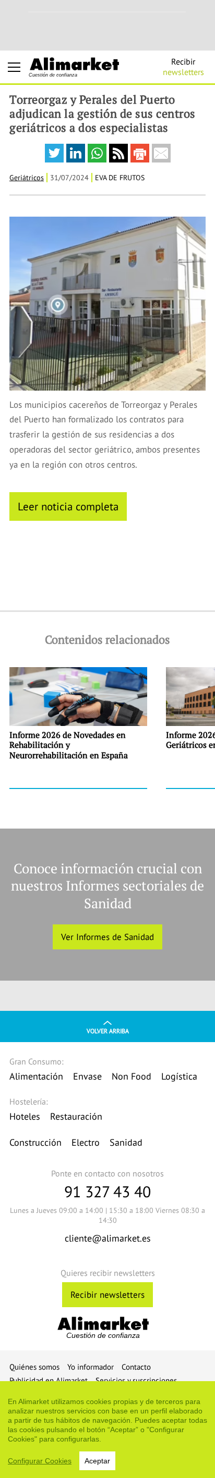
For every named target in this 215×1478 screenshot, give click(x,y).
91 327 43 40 (107, 1191)
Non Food (131, 1076)
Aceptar (97, 1461)
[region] (107, 1429)
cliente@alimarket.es (108, 1238)
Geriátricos (26, 177)
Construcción (35, 1142)
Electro (85, 1142)
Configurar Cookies (39, 1461)
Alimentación (36, 1076)
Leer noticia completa (68, 506)
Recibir (183, 66)
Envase (87, 1076)
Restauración (76, 1116)
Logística (179, 1076)
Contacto (136, 1367)
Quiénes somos (34, 1367)
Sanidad (126, 1142)
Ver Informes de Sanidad (107, 937)
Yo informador (90, 1367)
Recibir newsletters (107, 1294)
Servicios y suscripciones (136, 1380)
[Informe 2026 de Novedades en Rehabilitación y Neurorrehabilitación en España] (78, 727)
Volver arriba (108, 1031)
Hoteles (24, 1116)
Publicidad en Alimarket (48, 1380)
